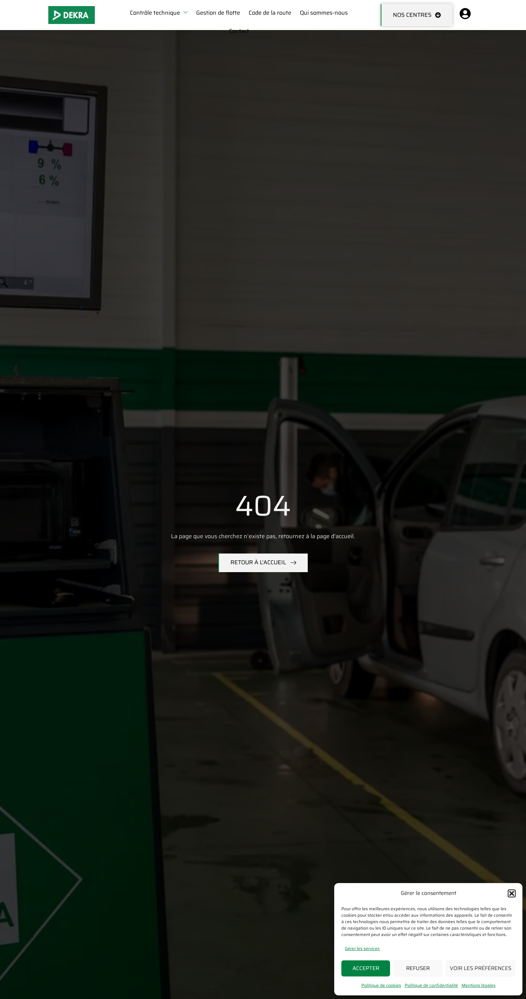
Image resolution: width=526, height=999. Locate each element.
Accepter (365, 968)
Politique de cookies (381, 985)
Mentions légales (479, 985)
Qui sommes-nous (324, 12)
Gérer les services (362, 948)
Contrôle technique (155, 12)
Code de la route (270, 12)
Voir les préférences (480, 968)
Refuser (418, 968)
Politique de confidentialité (431, 985)
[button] (511, 893)
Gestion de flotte (218, 12)
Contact (239, 30)
